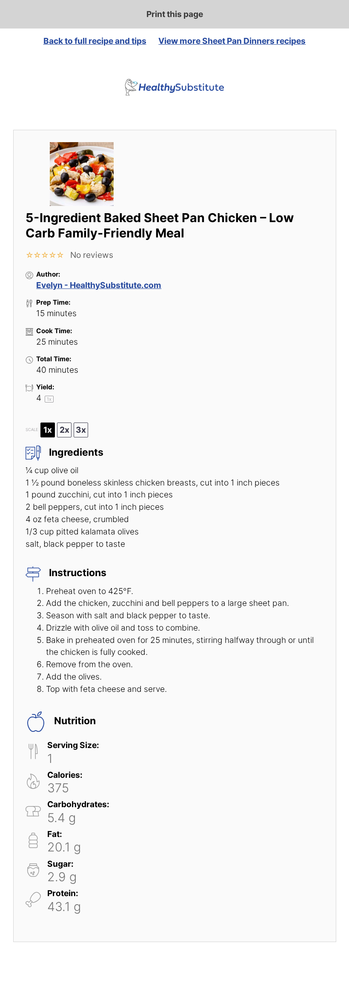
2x (64, 430)
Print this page (174, 14)
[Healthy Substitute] (174, 87)
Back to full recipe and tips (94, 41)
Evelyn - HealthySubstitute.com (98, 285)
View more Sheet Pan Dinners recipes (232, 41)
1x (47, 430)
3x (81, 430)
